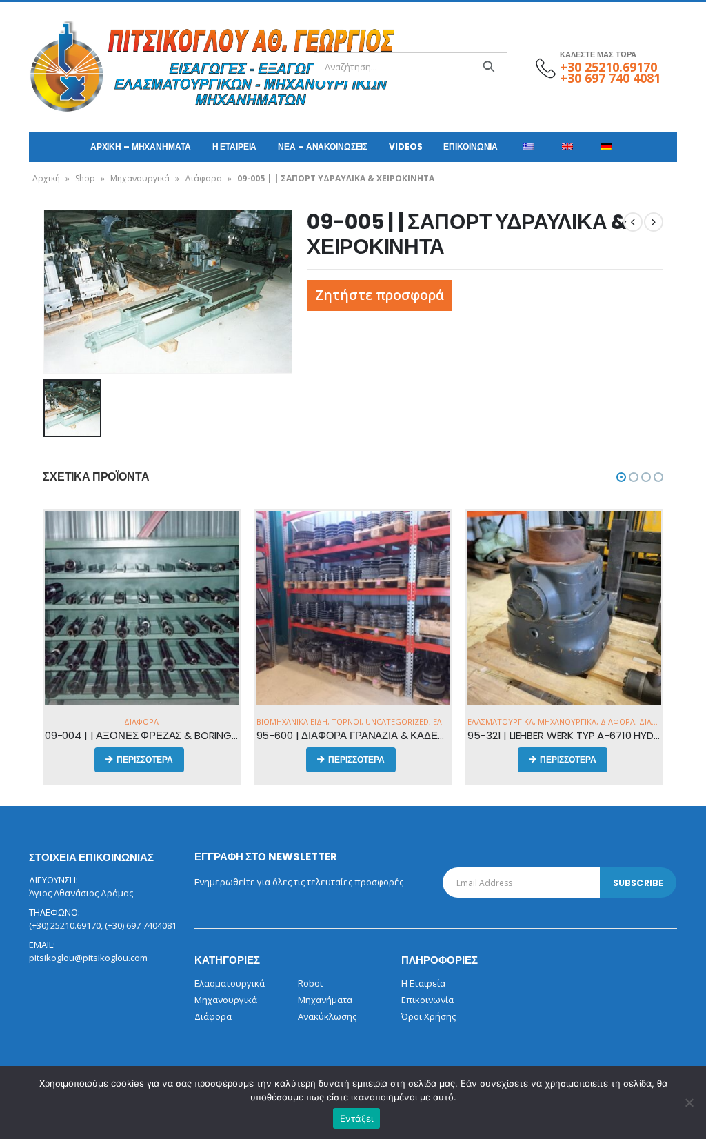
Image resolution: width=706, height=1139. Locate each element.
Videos (405, 146)
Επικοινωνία (470, 146)
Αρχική (46, 178)
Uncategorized (397, 721)
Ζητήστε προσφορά (379, 294)
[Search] (488, 67)
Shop (85, 178)
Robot (310, 983)
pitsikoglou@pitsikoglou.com (88, 957)
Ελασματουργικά (500, 721)
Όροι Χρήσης (428, 1016)
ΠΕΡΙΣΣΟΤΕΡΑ (145, 759)
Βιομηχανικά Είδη (291, 721)
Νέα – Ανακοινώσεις (322, 146)
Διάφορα (203, 178)
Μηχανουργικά (140, 178)
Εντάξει (357, 1118)
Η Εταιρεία (234, 146)
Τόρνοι (346, 721)
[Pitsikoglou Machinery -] (67, 67)
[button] (621, 477)
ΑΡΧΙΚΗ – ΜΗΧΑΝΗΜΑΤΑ (140, 146)
